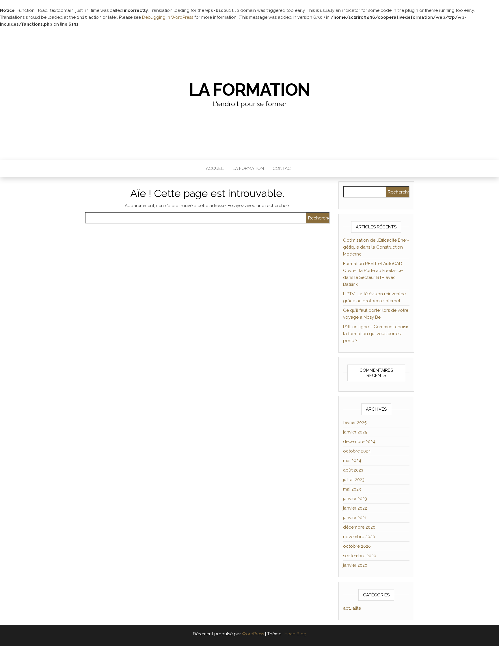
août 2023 (353, 470)
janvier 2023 (355, 498)
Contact (283, 168)
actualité (352, 608)
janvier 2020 (355, 565)
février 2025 (354, 422)
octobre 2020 (357, 546)
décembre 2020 (359, 527)
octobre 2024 (357, 451)
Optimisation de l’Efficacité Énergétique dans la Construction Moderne (376, 247)
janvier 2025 (355, 432)
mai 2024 (352, 460)
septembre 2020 (359, 555)
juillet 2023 (353, 479)
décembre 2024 (359, 441)
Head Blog (295, 633)
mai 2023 (352, 489)
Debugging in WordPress (167, 17)
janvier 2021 (354, 517)
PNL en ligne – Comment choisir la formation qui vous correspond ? (375, 333)
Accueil (215, 168)
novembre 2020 (359, 536)
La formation (249, 90)
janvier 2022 (355, 508)
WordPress (253, 633)
